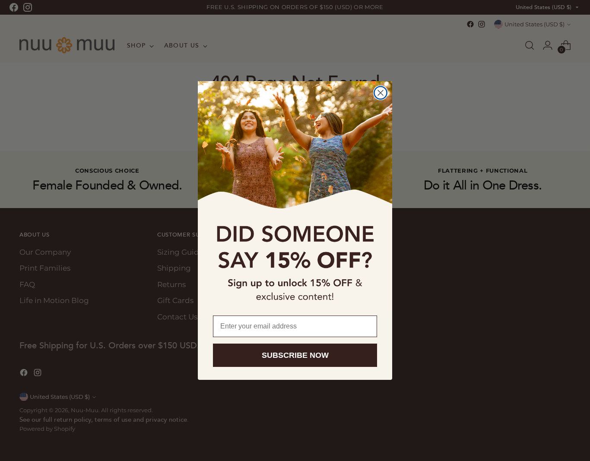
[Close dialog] (380, 92)
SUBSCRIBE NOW (295, 355)
